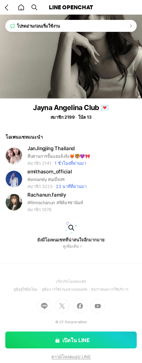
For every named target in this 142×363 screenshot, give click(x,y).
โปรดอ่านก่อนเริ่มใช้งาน (38, 26)
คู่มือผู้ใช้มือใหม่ (28, 289)
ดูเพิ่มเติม (71, 246)
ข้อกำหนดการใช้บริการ (110, 289)
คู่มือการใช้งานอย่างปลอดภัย (66, 289)
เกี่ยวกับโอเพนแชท (71, 281)
